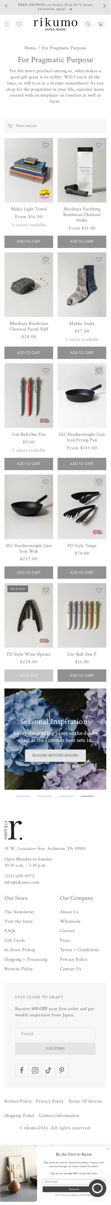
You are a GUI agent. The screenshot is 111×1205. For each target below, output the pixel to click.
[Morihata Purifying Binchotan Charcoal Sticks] (82, 170)
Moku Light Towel (29, 209)
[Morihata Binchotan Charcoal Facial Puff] (28, 284)
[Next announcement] (104, 6)
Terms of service (85, 1101)
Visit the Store (18, 921)
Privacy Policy (73, 959)
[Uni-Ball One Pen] (28, 395)
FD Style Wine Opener (29, 654)
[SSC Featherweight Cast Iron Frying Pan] (82, 395)
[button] (88, 24)
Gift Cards (14, 940)
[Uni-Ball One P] (82, 615)
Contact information (59, 1116)
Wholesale (70, 921)
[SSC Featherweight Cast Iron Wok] (28, 507)
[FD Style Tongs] (82, 507)
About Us (69, 912)
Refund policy (18, 1101)
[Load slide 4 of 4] (87, 796)
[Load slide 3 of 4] (66, 796)
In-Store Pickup (19, 950)
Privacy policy (49, 1101)
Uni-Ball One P (82, 654)
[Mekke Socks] (82, 284)
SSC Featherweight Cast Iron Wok (29, 548)
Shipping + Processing (26, 959)
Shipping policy (19, 1116)
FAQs (9, 931)
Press (65, 940)
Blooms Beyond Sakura (55, 755)
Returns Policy (18, 969)
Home (30, 48)
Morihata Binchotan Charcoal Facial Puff (28, 326)
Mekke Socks (81, 323)
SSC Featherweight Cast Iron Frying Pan (82, 437)
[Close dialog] (108, 1148)
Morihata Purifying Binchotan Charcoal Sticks (82, 214)
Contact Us (70, 969)
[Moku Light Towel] (28, 170)
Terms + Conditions (79, 950)
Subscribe (55, 1048)
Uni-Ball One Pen (28, 434)
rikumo (31, 1128)
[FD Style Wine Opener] (28, 615)
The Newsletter (19, 912)
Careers (67, 931)
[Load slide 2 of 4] (44, 796)
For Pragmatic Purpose (64, 48)
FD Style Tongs (82, 546)
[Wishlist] (19, 24)
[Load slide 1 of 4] (23, 796)
